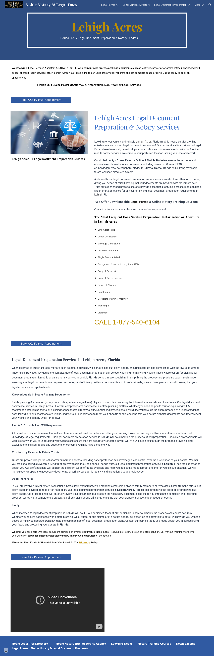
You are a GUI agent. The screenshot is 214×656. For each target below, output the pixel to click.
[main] (107, 30)
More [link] (197, 4)
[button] (210, 5)
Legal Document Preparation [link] (170, 4)
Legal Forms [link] (108, 4)
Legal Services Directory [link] (136, 4)
